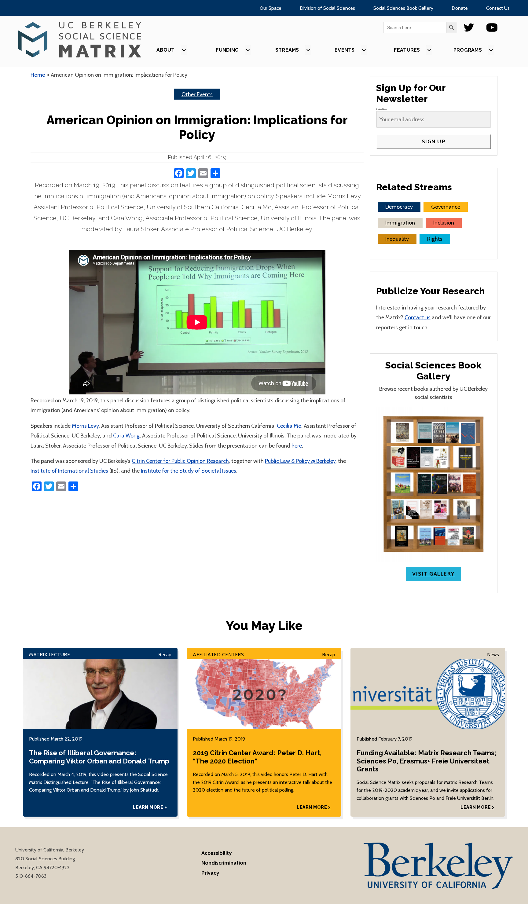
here (297, 445)
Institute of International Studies (69, 470)
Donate (460, 8)
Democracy (399, 206)
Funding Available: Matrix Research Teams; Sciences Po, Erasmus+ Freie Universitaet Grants (427, 761)
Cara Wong (126, 435)
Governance (445, 206)
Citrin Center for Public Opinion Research (180, 461)
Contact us (418, 317)
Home (38, 74)
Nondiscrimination (223, 862)
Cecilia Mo (289, 426)
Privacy (210, 872)
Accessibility (216, 853)
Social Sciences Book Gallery (403, 8)
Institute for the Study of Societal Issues (188, 470)
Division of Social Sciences (327, 8)
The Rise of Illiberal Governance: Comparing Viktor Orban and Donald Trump (99, 757)
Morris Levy (85, 426)
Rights (434, 239)
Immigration (400, 222)
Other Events (197, 94)
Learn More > (150, 807)
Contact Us (498, 8)
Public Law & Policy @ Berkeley (300, 461)
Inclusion (443, 222)
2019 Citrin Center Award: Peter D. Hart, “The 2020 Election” (257, 757)
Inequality (397, 239)
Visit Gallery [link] (433, 573)
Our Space (270, 8)
